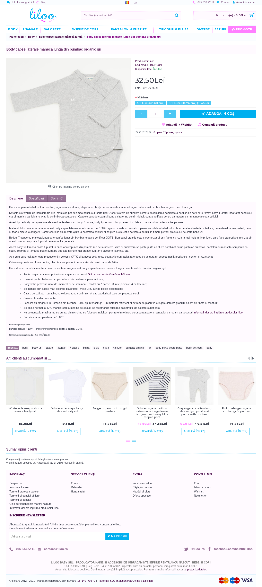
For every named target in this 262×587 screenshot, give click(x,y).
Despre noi (15, 483)
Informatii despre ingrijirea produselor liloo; (218, 312)
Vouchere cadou (142, 483)
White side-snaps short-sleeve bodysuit (25, 410)
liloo (152, 61)
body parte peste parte (169, 347)
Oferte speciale (142, 495)
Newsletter (200, 495)
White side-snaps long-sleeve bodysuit (67, 410)
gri (150, 347)
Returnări (76, 487)
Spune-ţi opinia (173, 132)
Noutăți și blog (141, 491)
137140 (81, 580)
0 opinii (158, 132)
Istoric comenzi (203, 487)
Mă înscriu (119, 536)
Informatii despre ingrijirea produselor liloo (34, 507)
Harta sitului (78, 491)
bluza (86, 347)
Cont (197, 483)
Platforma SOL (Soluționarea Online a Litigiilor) (125, 580)
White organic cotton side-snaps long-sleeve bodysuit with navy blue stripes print (152, 413)
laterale (61, 347)
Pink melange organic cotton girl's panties (237, 410)
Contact (75, 483)
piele (96, 347)
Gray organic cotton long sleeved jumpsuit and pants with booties (194, 411)
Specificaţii (36, 198)
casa (106, 347)
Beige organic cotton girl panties (110, 410)
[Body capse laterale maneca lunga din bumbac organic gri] (68, 120)
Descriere (16, 198)
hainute (117, 347)
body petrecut (194, 347)
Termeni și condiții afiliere (24, 495)
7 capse (74, 347)
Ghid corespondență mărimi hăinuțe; (109, 274)
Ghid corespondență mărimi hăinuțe (30, 503)
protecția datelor (196, 569)
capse (49, 347)
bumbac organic (135, 347)
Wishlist (198, 491)
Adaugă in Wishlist (179, 124)
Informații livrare (18, 487)
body (25, 347)
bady (209, 347)
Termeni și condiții (20, 499)
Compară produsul (215, 124)
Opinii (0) (57, 198)
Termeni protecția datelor (24, 491)
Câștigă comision (143, 487)
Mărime (143, 97)
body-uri (37, 347)
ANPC (91, 580)
